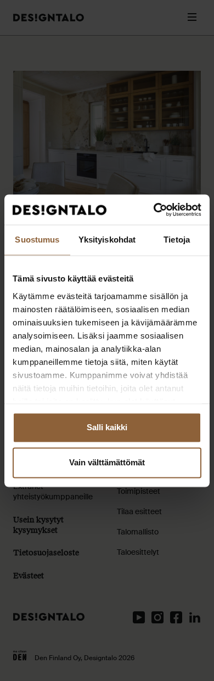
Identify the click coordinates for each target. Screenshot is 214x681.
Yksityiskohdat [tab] (107, 239)
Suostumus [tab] (37, 239)
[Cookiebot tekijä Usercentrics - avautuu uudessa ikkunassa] (153, 209)
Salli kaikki (107, 427)
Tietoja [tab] (177, 239)
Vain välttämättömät (107, 462)
